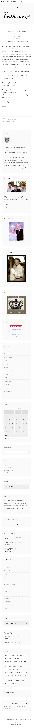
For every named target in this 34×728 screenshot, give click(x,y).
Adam (6, 204)
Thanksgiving (16, 680)
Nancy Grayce (5, 109)
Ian (5, 210)
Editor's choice (8, 357)
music (24, 675)
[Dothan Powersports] (16, 337)
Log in (6, 465)
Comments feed (8, 470)
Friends (6, 367)
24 (9, 431)
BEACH (17, 655)
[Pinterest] (4, 1)
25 (13, 431)
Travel (5, 395)
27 (19, 431)
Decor (5, 350)
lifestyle (7, 675)
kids (14, 672)
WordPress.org (8, 472)
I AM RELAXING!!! (21, 706)
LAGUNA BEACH (20, 672)
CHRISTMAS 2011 (24, 658)
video (22, 680)
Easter (16, 664)
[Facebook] (2, 1)
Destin (6, 664)
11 (12, 424)
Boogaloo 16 (22, 655)
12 (16, 424)
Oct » (9, 439)
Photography (7, 388)
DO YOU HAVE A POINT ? (9, 537)
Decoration (7, 353)
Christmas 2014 (8, 661)
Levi (26, 672)
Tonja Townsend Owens (16, 329)
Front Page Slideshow (10, 371)
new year (7, 678)
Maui (12, 675)
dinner (11, 664)
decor (25, 661)
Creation (20, 661)
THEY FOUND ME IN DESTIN (9, 543)
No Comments (17, 38)
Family (6, 364)
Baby (13, 655)
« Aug (5, 439)
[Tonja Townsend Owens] (16, 332)
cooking (15, 661)
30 (6, 435)
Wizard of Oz (13, 683)
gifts (6, 669)
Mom (15, 675)
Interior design (8, 381)
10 (9, 424)
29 (27, 431)
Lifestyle (6, 384)
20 (19, 427)
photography (18, 678)
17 (9, 427)
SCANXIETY (8, 642)
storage (10, 680)
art (9, 655)
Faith (5, 360)
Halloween (11, 669)
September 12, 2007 (17, 33)
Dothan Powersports (16, 334)
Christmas (17, 658)
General (17, 29)
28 (23, 431)
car (5, 658)
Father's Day (15, 666)
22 (27, 427)
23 (6, 431)
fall (20, 664)
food (25, 666)
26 (16, 431)
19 (16, 427)
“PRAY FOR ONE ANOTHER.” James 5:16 (9, 549)
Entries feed (7, 467)
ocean (12, 678)
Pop (23, 678)
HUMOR (6, 377)
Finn (21, 666)
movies (19, 675)
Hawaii (16, 669)
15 (26, 424)
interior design (8, 672)
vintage (6, 683)
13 (19, 424)
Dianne (4, 106)
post (27, 678)
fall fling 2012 (8, 666)
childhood (10, 658)
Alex (5, 207)
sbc (5, 680)
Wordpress (20, 724)
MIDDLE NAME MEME (17, 31)
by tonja (17, 36)
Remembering (8, 391)
